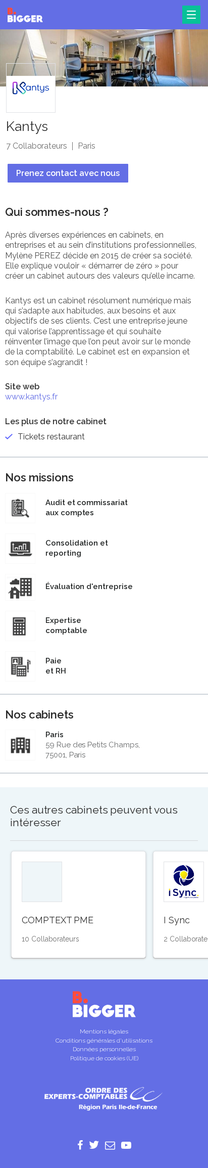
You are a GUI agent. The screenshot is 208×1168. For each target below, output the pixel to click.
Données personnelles (104, 1049)
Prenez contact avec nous (68, 173)
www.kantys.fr (31, 396)
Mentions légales (104, 1031)
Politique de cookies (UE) (104, 1058)
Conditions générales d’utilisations (104, 1040)
